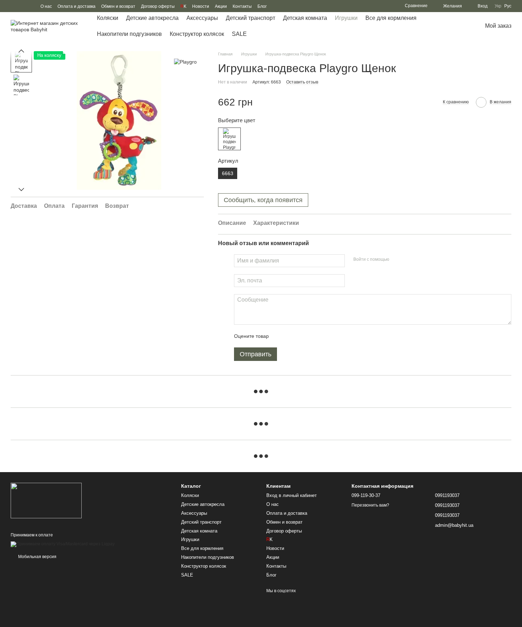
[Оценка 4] (314, 336)
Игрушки (346, 18)
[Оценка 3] (303, 336)
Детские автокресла (152, 18)
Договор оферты (158, 6)
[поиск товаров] (454, 26)
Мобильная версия (36, 556)
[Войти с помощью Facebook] (397, 259)
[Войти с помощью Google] (408, 259)
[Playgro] (185, 61)
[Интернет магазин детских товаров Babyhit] (46, 500)
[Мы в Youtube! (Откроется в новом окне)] (22, 6)
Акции (221, 6)
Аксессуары (202, 18)
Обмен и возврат (118, 6)
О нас (46, 6)
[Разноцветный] (229, 139)
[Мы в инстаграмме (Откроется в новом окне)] (30, 6)
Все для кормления (391, 18)
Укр (498, 6)
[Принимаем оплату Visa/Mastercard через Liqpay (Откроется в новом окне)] (63, 544)
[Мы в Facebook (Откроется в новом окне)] (13, 6)
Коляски (107, 18)
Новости (200, 6)
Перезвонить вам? (370, 505)
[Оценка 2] (292, 336)
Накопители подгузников (129, 34)
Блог (262, 6)
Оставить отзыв (302, 82)
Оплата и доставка (77, 6)
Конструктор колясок (197, 34)
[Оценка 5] (326, 336)
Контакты (242, 6)
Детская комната (305, 18)
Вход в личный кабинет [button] (291, 495)
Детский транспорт (250, 18)
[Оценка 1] (280, 336)
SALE (239, 34)
